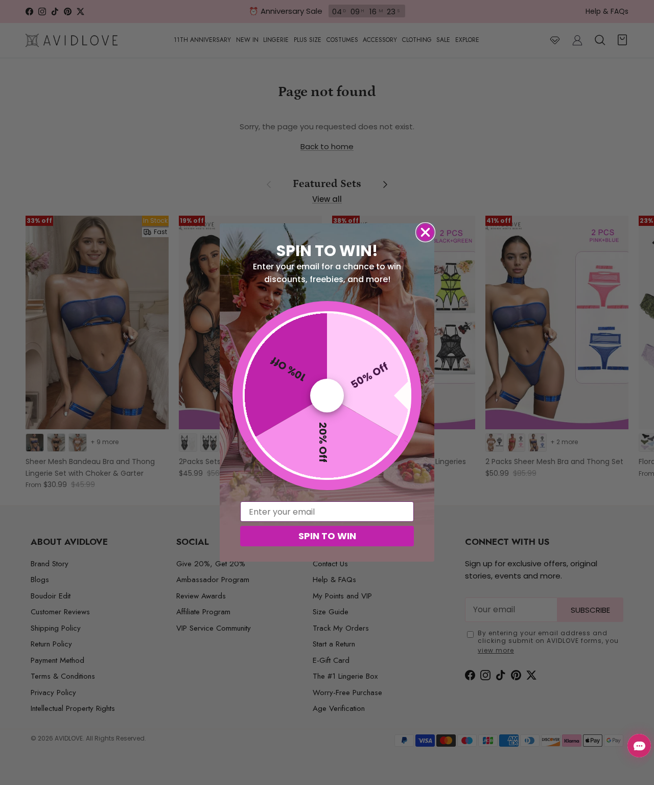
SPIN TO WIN (327, 535)
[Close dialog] (425, 232)
